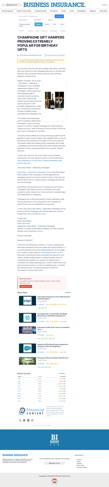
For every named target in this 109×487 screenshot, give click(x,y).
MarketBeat (42, 304)
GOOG (19, 388)
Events (72, 11)
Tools (62, 24)
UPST (53, 338)
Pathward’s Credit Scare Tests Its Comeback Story (53, 328)
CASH (43, 338)
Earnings (64, 304)
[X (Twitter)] (20, 420)
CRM (65, 352)
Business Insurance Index (25, 25)
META (19, 391)
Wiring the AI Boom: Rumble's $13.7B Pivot (53, 358)
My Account (104, 5)
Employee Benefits (40, 11)
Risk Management (7, 11)
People (63, 11)
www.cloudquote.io (57, 408)
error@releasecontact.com (50, 252)
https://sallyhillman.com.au (36, 214)
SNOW (65, 321)
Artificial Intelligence (54, 304)
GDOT (46, 338)
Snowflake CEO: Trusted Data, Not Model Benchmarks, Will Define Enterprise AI (52, 315)
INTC (43, 308)
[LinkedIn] (28, 420)
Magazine (93, 11)
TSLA (19, 401)
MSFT (19, 393)
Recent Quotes (23, 20)
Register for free (12, 5)
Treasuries (63, 31)
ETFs (54, 24)
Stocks (47, 24)
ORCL (19, 398)
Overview (30, 31)
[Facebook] (24, 420)
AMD (43, 367)
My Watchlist (37, 20)
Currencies (44, 31)
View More (67, 292)
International (54, 11)
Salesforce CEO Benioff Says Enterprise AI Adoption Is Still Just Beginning (52, 345)
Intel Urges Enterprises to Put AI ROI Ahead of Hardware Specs (53, 298)
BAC (19, 386)
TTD (46, 308)
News (37, 31)
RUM (49, 367)
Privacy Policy (52, 414)
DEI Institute (103, 11)
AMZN (19, 379)
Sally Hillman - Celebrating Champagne (31, 172)
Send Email (26, 223)
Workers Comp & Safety (24, 11)
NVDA (46, 367)
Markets (38, 24)
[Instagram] (32, 420)
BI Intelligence (82, 11)
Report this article (26, 286)
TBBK (50, 338)
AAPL (19, 381)
